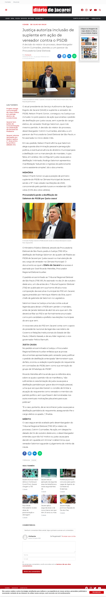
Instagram (86, 10)
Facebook (82, 10)
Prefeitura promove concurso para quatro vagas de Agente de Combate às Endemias (67, 484)
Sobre (7, 588)
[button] (6, 10)
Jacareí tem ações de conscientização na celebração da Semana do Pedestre (12, 126)
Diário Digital (96, 18)
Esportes (24, 18)
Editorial (31, 18)
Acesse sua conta (68, 536)
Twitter (91, 10)
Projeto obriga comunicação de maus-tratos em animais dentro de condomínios (12, 113)
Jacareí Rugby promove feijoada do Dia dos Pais (67, 508)
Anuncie (16, 2)
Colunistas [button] (38, 18)
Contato (8, 2)
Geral (12, 18)
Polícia (17, 18)
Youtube (95, 10)
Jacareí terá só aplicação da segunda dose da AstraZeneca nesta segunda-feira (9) (49, 484)
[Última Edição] (89, 49)
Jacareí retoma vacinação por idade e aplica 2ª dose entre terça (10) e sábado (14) (12, 140)
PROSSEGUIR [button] (96, 592)
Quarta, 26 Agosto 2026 (81, 18)
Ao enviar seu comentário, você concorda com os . (46, 565)
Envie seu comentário (32, 571)
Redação (28, 55)
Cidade (7, 18)
